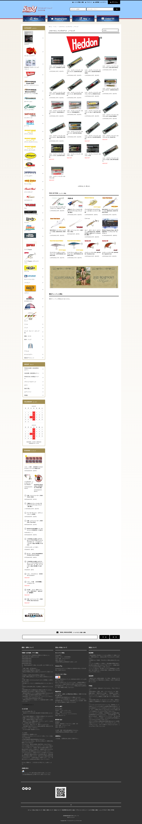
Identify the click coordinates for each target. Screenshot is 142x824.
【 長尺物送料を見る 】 (28, 704)
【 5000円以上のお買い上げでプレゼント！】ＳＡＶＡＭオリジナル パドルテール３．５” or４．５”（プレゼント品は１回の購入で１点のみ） (35, 564)
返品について (57, 810)
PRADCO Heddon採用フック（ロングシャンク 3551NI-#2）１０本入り (35, 529)
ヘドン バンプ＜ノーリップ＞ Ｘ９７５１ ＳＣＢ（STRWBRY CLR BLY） (57, 67)
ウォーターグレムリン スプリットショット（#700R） (35, 513)
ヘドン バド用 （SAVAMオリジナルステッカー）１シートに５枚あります (33, 467)
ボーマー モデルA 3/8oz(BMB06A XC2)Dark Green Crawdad (35, 554)
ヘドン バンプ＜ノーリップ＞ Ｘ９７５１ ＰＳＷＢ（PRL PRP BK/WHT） (110, 160)
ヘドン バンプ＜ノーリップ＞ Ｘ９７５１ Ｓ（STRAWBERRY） (75, 111)
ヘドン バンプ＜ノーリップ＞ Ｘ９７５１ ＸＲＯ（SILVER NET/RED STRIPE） (93, 72)
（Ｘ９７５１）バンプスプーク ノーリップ (68, 26)
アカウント (89, 2)
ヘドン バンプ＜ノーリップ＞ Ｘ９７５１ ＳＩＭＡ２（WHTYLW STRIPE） (93, 112)
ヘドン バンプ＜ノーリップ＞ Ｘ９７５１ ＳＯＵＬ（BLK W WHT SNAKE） (57, 137)
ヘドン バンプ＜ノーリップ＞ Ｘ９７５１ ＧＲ (57, 177)
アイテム (115, 2)
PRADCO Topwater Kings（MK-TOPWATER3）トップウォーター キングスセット (110, 232)
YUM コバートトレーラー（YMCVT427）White (75, 231)
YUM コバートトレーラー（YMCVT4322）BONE (35, 496)
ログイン (104, 2)
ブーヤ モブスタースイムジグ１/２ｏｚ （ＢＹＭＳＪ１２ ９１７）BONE (92, 211)
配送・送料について (48, 810)
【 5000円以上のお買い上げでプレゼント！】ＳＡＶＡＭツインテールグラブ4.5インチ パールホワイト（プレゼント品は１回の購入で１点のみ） (35, 541)
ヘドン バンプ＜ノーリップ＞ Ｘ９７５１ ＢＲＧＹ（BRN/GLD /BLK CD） (110, 90)
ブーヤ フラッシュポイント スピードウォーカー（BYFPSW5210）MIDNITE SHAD (75, 254)
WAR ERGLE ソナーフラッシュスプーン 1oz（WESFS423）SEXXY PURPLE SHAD (110, 211)
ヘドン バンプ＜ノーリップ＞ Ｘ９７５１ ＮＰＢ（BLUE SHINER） (110, 115)
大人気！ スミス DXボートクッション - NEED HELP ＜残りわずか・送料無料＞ (34, 591)
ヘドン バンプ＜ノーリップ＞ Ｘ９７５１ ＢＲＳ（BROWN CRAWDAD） (57, 94)
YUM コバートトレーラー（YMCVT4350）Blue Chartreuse (35, 600)
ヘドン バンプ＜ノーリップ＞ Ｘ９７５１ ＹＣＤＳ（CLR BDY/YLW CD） (57, 155)
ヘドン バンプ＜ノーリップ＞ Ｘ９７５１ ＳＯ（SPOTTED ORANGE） (75, 133)
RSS (109, 810)
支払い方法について (37, 810)
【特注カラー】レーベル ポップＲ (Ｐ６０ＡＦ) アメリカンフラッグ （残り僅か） (74, 211)
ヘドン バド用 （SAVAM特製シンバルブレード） (34, 582)
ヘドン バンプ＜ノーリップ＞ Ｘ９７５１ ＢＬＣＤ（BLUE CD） (110, 136)
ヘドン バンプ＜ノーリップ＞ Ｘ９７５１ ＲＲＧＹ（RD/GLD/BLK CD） (57, 112)
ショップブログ (102, 810)
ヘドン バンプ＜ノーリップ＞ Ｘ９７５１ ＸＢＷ (93, 154)
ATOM (112, 810)
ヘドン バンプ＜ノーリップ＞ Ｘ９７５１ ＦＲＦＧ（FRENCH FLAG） (93, 93)
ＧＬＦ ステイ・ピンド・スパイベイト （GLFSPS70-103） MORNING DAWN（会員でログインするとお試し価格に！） (93, 232)
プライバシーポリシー (81, 810)
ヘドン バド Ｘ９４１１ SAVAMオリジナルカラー (34, 574)
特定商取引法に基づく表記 (68, 810)
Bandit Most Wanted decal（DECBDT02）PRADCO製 (38, 486)
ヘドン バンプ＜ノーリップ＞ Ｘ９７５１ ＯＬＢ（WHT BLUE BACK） (75, 94)
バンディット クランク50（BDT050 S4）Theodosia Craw (93, 253)
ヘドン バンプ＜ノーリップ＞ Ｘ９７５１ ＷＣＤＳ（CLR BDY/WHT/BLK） (93, 137)
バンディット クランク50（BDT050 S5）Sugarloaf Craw (110, 253)
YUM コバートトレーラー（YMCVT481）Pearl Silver (35, 521)
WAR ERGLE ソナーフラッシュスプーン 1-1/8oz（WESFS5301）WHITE (58, 232)
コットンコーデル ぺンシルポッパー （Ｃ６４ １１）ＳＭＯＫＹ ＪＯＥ (58, 207)
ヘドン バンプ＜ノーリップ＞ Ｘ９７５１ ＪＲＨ (75, 154)
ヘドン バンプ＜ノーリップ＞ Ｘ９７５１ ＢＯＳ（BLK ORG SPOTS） (110, 66)
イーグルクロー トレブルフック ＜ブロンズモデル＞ (28, 483)
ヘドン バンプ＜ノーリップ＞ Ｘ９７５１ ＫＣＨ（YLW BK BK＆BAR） (75, 72)
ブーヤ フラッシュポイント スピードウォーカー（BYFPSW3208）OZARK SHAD (57, 254)
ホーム (50, 26)
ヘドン (55, 26)
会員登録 (97, 2)
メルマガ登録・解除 (79, 2)
